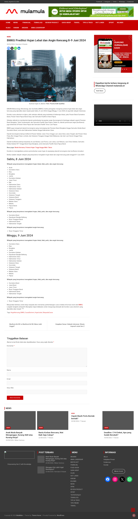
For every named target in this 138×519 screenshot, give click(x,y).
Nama (9, 370)
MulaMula (19, 515)
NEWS (15, 22)
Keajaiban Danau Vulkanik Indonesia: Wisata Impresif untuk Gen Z (70, 325)
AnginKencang (15, 312)
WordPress (60, 515)
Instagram (107, 1)
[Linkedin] (18, 48)
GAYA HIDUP (66, 22)
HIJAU (8, 28)
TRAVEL (77, 22)
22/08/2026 (42, 438)
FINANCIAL (27, 22)
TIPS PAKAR (75, 503)
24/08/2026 (10, 440)
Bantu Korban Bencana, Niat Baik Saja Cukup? (51, 433)
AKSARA (25, 28)
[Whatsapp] (15, 48)
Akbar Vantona (19, 440)
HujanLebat (38, 312)
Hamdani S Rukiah (21, 44)
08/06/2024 (11, 44)
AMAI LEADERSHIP (38, 28)
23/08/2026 (49, 471)
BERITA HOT (75, 462)
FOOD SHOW (75, 468)
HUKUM (16, 28)
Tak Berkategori (76, 495)
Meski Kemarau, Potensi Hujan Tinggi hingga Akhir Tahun (33, 147)
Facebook (99, 1)
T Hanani (50, 438)
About (106, 457)
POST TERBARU (46, 452)
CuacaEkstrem (29, 312)
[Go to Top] (133, 510)
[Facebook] (8, 48)
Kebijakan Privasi (109, 459)
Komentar (11, 346)
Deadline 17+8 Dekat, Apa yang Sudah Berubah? (117, 433)
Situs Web (10, 388)
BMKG (80, 305)
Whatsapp (122, 1)
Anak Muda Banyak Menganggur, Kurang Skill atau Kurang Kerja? (19, 435)
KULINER (120, 22)
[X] (12, 48)
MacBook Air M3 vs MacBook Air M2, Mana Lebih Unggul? (25, 325)
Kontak (106, 465)
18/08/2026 (108, 438)
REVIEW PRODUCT (52, 22)
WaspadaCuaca (48, 312)
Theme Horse (36, 515)
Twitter (115, 1)
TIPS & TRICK (88, 22)
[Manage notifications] (133, 515)
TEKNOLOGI (38, 22)
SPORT (111, 22)
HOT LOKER (100, 22)
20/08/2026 (75, 421)
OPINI (72, 487)
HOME (8, 22)
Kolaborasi (130, 1)
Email (8, 379)
